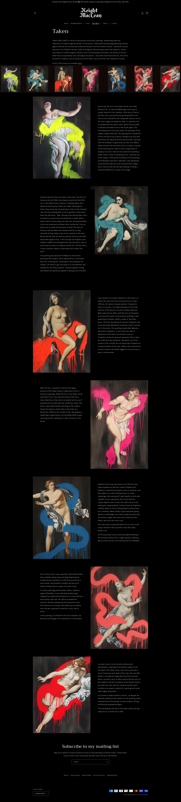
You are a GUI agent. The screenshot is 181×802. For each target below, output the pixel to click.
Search (66, 775)
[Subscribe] (107, 761)
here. (80, 63)
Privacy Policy (75, 775)
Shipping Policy (112, 775)
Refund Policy (86, 775)
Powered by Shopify (143, 794)
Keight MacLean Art (132, 794)
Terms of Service (99, 775)
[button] (35, 13)
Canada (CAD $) (40, 793)
